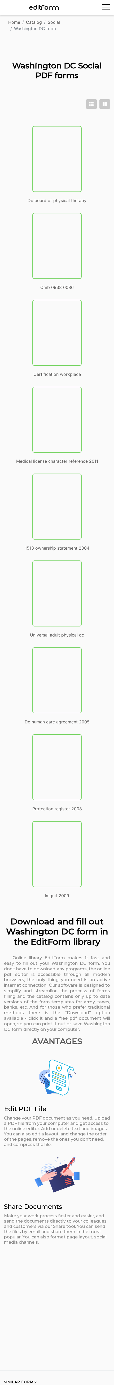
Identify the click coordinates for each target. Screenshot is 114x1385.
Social (54, 22)
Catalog (34, 22)
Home (14, 22)
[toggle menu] (106, 8)
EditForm (44, 7)
